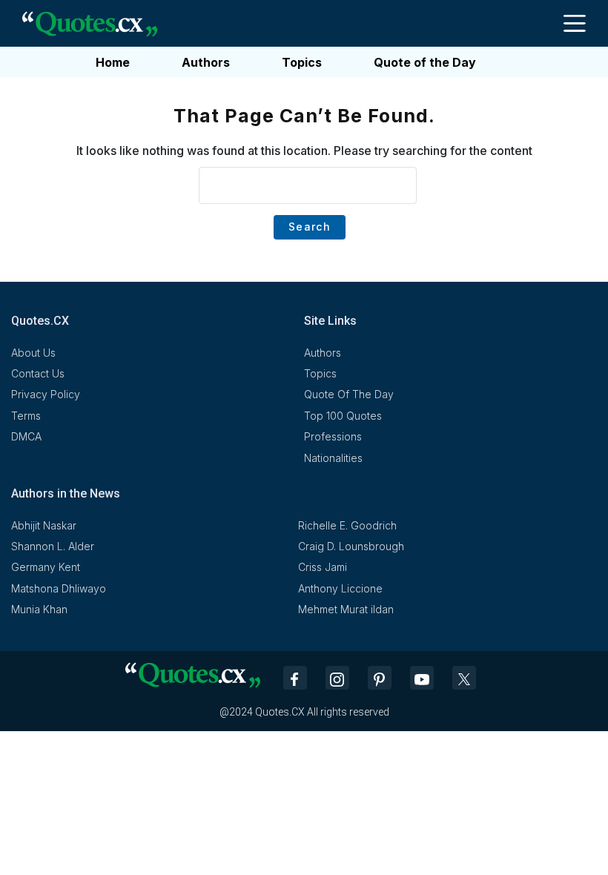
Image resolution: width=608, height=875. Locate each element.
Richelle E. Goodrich (347, 525)
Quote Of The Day (349, 394)
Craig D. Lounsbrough (351, 546)
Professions (333, 436)
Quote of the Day (425, 62)
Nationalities (333, 458)
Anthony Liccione (340, 588)
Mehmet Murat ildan (346, 609)
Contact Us (38, 373)
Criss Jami (322, 567)
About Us (33, 352)
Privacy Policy (45, 394)
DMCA (26, 436)
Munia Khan (39, 609)
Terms (26, 415)
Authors (206, 62)
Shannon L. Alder (52, 546)
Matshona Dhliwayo (58, 588)
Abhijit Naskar (43, 525)
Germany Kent (45, 567)
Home (113, 62)
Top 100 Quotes (343, 415)
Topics (302, 62)
